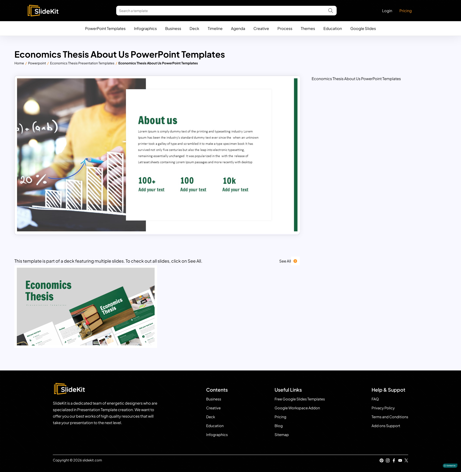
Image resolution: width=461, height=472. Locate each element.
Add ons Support (386, 425)
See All (285, 261)
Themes (308, 28)
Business (173, 28)
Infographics (145, 28)
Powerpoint (37, 63)
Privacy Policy (383, 408)
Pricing (405, 10)
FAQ (375, 399)
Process (284, 28)
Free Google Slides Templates (300, 399)
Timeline (215, 28)
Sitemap (282, 434)
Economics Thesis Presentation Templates (82, 63)
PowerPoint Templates (105, 28)
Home (19, 63)
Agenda (238, 28)
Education (332, 28)
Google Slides (363, 28)
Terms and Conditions (390, 416)
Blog (279, 425)
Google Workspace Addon (297, 408)
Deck (194, 28)
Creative (261, 28)
